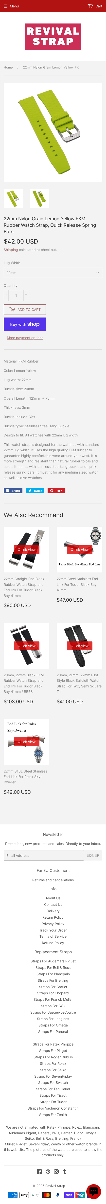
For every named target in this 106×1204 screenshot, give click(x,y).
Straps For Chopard (53, 993)
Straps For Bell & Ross (53, 967)
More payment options (25, 338)
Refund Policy (53, 943)
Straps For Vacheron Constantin (53, 1108)
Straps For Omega (53, 1025)
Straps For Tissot (53, 1095)
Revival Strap (55, 1186)
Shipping (11, 250)
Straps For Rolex (53, 1063)
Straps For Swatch (53, 1082)
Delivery (53, 911)
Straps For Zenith (53, 1115)
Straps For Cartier (53, 987)
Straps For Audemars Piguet (53, 961)
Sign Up (93, 855)
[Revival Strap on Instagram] (56, 1172)
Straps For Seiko (53, 1070)
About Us (53, 898)
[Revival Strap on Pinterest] (48, 1172)
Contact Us (53, 904)
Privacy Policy (53, 924)
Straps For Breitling (53, 980)
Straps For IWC (53, 1006)
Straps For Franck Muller (53, 999)
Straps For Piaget (53, 1050)
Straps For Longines (53, 1019)
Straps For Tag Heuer (53, 1089)
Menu (14, 6)
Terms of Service (53, 936)
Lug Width (12, 263)
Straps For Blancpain (53, 974)
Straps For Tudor (53, 1102)
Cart (98, 6)
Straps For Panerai (53, 1031)
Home (8, 67)
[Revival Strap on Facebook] (39, 1172)
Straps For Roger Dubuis (53, 1057)
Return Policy (53, 917)
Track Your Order (53, 930)
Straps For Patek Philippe (53, 1044)
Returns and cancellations (53, 880)
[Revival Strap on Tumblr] (64, 1172)
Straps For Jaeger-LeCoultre (53, 1012)
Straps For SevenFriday (53, 1076)
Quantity (11, 285)
